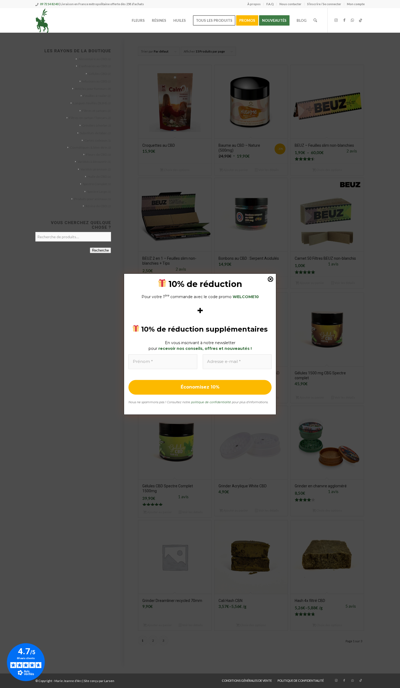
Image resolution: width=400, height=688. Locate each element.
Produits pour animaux (90, 199)
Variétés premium (94, 169)
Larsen (109, 681)
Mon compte (356, 4)
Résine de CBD (96, 206)
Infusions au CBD (94, 81)
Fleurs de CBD (96, 154)
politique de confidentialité (211, 402)
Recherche (100, 250)
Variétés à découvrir (92, 162)
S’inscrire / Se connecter (324, 4)
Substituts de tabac (93, 133)
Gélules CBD (97, 74)
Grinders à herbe (94, 125)
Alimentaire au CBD (92, 59)
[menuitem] (254, 4)
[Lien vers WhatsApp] (352, 20)
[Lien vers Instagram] (336, 20)
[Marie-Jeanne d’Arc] (42, 20)
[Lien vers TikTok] (360, 20)
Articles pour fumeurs (91, 89)
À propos (254, 4)
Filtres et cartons (94, 111)
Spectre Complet (95, 184)
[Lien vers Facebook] (344, 20)
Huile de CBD (97, 177)
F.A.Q (270, 4)
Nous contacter (290, 4)
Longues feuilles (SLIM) (90, 103)
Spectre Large (97, 191)
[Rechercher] (315, 20)
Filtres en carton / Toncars (88, 118)
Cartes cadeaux (95, 140)
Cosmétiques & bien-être (88, 147)
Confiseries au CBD (93, 66)
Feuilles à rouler (95, 96)
